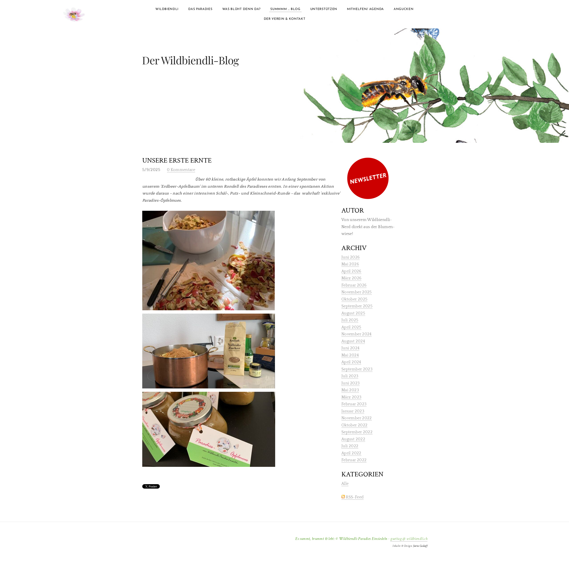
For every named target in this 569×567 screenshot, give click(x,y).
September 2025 (357, 306)
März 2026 (351, 278)
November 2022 (356, 418)
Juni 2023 (350, 383)
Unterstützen (323, 9)
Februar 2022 (354, 460)
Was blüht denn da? (241, 9)
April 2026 (351, 271)
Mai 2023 (350, 390)
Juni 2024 (350, 348)
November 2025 (356, 292)
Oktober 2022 (354, 425)
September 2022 (357, 432)
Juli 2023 (349, 376)
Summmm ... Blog (285, 9)
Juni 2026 (350, 257)
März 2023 (351, 397)
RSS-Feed (354, 497)
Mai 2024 (350, 355)
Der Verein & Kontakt (284, 19)
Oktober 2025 (354, 299)
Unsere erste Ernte (177, 160)
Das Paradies (200, 9)
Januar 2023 (352, 411)
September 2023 (357, 369)
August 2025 (353, 313)
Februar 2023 (354, 404)
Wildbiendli (166, 9)
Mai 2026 (350, 264)
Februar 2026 (354, 285)
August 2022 (353, 439)
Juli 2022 (349, 446)
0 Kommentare (181, 170)
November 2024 (356, 334)
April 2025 (351, 327)
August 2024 (353, 341)
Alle (345, 483)
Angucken (404, 9)
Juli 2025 (349, 320)
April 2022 (351, 453)
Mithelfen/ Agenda (365, 9)
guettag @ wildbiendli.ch (408, 538)
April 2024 (351, 362)
